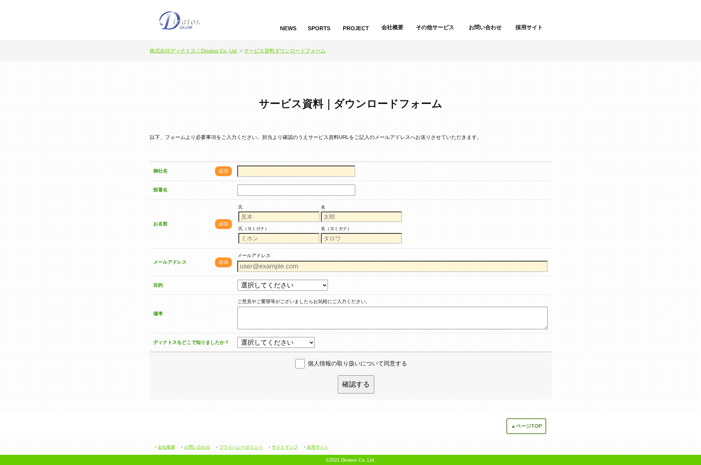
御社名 (160, 171)
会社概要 (392, 27)
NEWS (288, 28)
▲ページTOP (526, 426)
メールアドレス (170, 262)
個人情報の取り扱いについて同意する (357, 363)
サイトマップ (285, 447)
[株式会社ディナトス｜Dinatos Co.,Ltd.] (205, 20)
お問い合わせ (485, 27)
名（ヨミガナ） (336, 228)
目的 (158, 285)
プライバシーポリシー (241, 447)
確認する (356, 384)
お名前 (160, 223)
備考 (158, 313)
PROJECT (356, 28)
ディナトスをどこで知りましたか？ (191, 342)
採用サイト (529, 27)
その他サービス (435, 27)
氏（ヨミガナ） (253, 228)
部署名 (160, 190)
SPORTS (319, 28)
